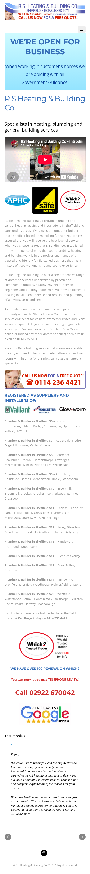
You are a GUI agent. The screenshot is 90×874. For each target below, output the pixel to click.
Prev (8, 837)
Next (82, 837)
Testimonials (15, 735)
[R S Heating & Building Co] (45, 18)
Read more (23, 813)
